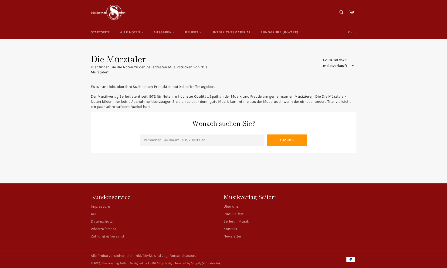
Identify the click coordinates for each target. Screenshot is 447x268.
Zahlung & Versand (107, 236)
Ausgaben (163, 32)
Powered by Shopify (188, 263)
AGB (94, 214)
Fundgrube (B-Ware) (279, 32)
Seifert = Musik (236, 221)
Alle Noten (130, 32)
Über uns (231, 206)
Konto (352, 32)
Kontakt (230, 229)
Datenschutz (102, 221)
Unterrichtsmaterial (231, 32)
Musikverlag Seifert (115, 263)
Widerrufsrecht (103, 229)
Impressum (100, 206)
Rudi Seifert (234, 214)
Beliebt (192, 32)
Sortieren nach (334, 59)
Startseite (100, 32)
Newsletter (232, 236)
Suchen (286, 140)
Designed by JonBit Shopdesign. (152, 263)
